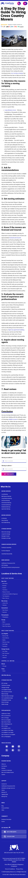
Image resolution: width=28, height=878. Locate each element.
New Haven (5, 610)
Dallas (3, 671)
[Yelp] (18, 750)
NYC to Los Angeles (6, 719)
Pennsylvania (4, 615)
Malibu (4, 640)
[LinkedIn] (18, 746)
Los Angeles (4, 633)
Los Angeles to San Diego (7, 730)
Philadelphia (5, 617)
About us (3, 764)
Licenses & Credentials (6, 770)
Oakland (4, 657)
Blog (2, 805)
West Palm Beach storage (7, 695)
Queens (4, 587)
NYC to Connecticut (6, 715)
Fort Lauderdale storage (7, 698)
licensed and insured (15, 237)
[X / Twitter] (6, 750)
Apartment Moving (5, 509)
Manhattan (4, 583)
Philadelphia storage (6, 700)
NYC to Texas (4, 726)
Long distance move (10, 110)
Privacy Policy (19, 869)
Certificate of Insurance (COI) (8, 563)
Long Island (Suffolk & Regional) (10, 594)
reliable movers (13, 419)
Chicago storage (5, 687)
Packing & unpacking (6, 547)
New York (3, 581)
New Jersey (4, 601)
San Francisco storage (6, 691)
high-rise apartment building (16, 330)
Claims (3, 790)
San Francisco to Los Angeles (8, 734)
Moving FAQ (4, 796)
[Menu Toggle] (25, 3)
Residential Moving (5, 506)
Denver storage (5, 702)
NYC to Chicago (5, 717)
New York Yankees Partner (7, 772)
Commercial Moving (6, 504)
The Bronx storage (5, 685)
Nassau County (6, 592)
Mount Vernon (5, 598)
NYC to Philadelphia (6, 736)
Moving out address (7, 457)
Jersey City (5, 603)
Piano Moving (4, 520)
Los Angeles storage (6, 689)
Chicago (4, 666)
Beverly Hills (5, 635)
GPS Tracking (4, 565)
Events (3, 821)
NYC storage (4, 683)
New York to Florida (6, 722)
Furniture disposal (5, 550)
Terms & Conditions (10, 869)
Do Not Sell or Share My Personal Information (14, 874)
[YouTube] (12, 746)
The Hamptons (5, 596)
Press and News (5, 808)
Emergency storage (5, 538)
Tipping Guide (4, 794)
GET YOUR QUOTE (9, 474)
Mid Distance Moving (6, 496)
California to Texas (5, 713)
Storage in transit (5, 536)
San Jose (4, 655)
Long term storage (5, 534)
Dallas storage (4, 704)
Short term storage (5, 531)
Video (2, 810)
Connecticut (4, 608)
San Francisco (5, 653)
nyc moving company (17, 73)
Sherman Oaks (5, 642)
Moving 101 (4, 792)
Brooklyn (4, 585)
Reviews (3, 768)
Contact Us (4, 783)
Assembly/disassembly (6, 553)
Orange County (5, 649)
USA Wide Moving (6, 675)
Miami (3, 622)
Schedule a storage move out (8, 788)
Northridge (4, 644)
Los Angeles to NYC (6, 728)
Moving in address (7, 465)
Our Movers (4, 766)
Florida (3, 619)
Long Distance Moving (6, 498)
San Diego (4, 651)
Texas (2, 668)
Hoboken (4, 605)
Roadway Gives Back (6, 819)
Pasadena (4, 646)
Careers (3, 774)
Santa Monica (5, 638)
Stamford (4, 612)
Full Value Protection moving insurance (10, 567)
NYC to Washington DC (6, 724)
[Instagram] (6, 746)
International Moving (6, 502)
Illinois (3, 664)
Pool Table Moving (5, 522)
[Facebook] (12, 750)
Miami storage (4, 693)
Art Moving (4, 518)
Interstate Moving (5, 500)
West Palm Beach (6, 626)
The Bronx (4, 589)
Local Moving (4, 494)
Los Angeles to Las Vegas (7, 732)
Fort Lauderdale (6, 624)
